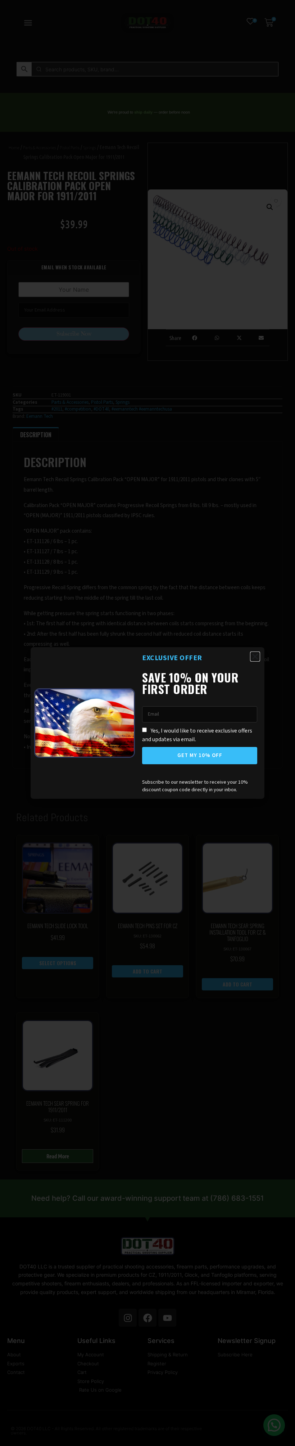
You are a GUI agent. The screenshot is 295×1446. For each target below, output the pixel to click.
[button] (255, 657)
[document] (147, 723)
